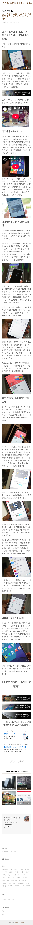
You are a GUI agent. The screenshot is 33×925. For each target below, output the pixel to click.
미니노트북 (26, 877)
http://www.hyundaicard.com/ (13, 731)
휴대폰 (4, 875)
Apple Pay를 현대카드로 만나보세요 (11, 737)
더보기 (3, 889)
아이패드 (28, 869)
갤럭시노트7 (16, 875)
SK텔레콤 (21, 883)
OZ (8, 880)
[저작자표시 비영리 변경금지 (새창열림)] (22, 761)
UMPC (17, 886)
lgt (10, 875)
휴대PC (18, 877)
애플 (4, 880)
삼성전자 (27, 872)
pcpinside (23, 880)
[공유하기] (7, 761)
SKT (11, 872)
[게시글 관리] (9, 761)
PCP (23, 886)
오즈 (24, 875)
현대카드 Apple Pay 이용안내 (11, 733)
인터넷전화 (6, 869)
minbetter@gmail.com (11, 822)
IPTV (28, 886)
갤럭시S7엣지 (19, 872)
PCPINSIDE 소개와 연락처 (9, 851)
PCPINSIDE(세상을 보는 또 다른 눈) (16, 3)
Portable (14, 869)
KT (10, 883)
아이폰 (4, 886)
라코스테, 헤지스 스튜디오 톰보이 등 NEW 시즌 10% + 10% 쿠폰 (15, 750)
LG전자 (5, 883)
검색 (29, 899)
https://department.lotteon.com (14, 744)
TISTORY (17, 922)
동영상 (21, 869)
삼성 (28, 883)
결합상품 (11, 877)
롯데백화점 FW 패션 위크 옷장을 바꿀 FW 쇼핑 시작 (16, 747)
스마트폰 (5, 872)
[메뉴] (31, 3)
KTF (15, 883)
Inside (4, 877)
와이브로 (14, 880)
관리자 (22, 922)
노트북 (10, 886)
